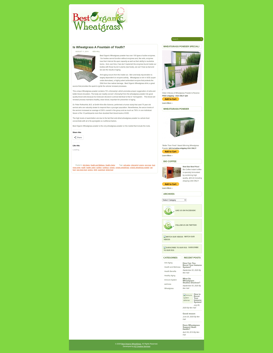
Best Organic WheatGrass (131, 343)
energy (141, 165)
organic (112, 167)
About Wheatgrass (91, 39)
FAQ (142, 39)
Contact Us (154, 39)
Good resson (189, 313)
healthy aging (90, 167)
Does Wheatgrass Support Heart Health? (191, 327)
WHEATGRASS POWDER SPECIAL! (181, 46)
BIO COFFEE (169, 161)
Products (112, 39)
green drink (76, 167)
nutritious (106, 167)
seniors (90, 170)
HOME (73, 39)
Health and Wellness (98, 165)
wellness (167, 284)
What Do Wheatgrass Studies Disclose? (191, 280)
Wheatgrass (169, 288)
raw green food (81, 170)
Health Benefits (170, 271)
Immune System (170, 279)
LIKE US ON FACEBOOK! (185, 210)
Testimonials (129, 39)
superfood (101, 170)
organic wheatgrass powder (139, 167)
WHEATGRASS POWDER (176, 109)
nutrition (99, 167)
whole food (109, 170)
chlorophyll (134, 165)
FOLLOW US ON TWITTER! (186, 225)
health (83, 167)
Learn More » (167, 103)
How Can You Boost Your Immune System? (192, 265)
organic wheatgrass (122, 167)
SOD (95, 170)
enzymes (148, 165)
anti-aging (126, 165)
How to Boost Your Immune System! (198, 298)
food (153, 165)
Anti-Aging (86, 165)
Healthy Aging (110, 165)
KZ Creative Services (142, 346)
